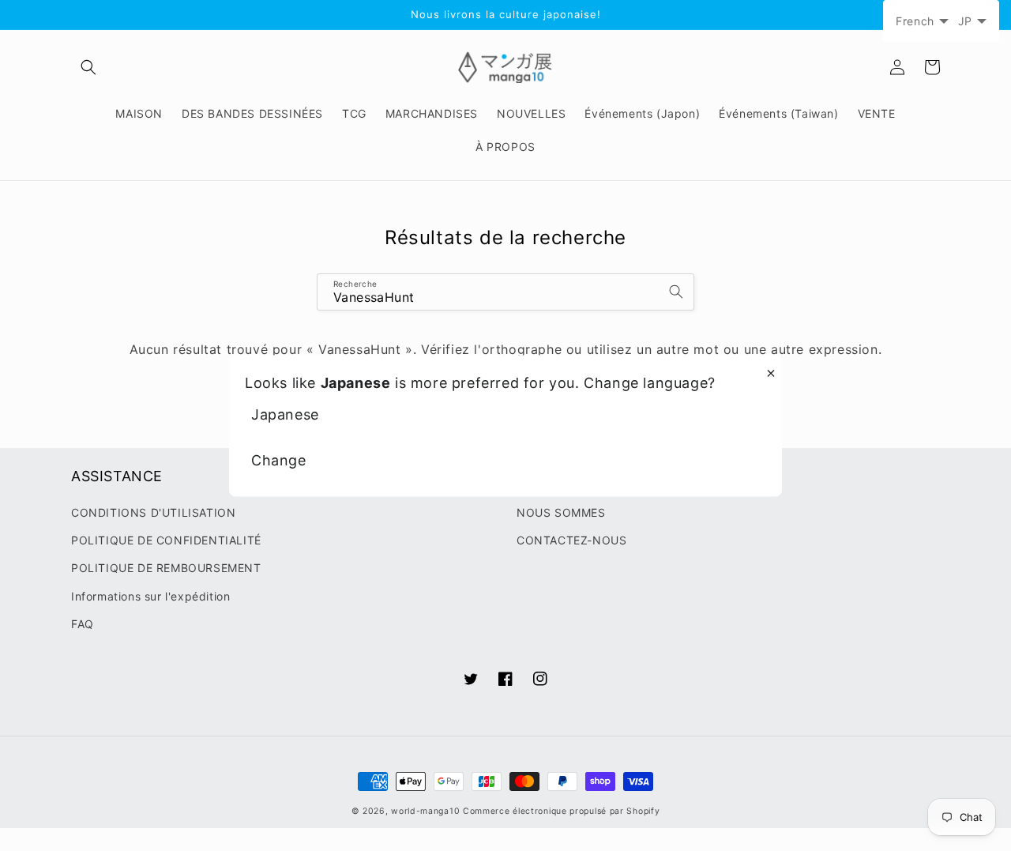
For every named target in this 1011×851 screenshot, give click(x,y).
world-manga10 (425, 811)
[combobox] (505, 292)
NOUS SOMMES (561, 512)
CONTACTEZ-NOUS (571, 540)
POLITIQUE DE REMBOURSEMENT (166, 567)
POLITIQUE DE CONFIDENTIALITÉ (166, 540)
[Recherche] (676, 291)
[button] (88, 67)
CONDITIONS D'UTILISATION (153, 512)
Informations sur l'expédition (150, 596)
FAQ (82, 624)
